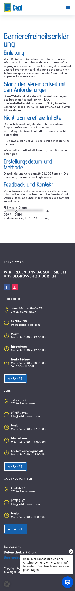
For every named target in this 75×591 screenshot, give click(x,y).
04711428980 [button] (20, 321)
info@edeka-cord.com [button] (25, 324)
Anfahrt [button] (15, 378)
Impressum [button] (12, 547)
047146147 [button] (18, 500)
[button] (13, 7)
